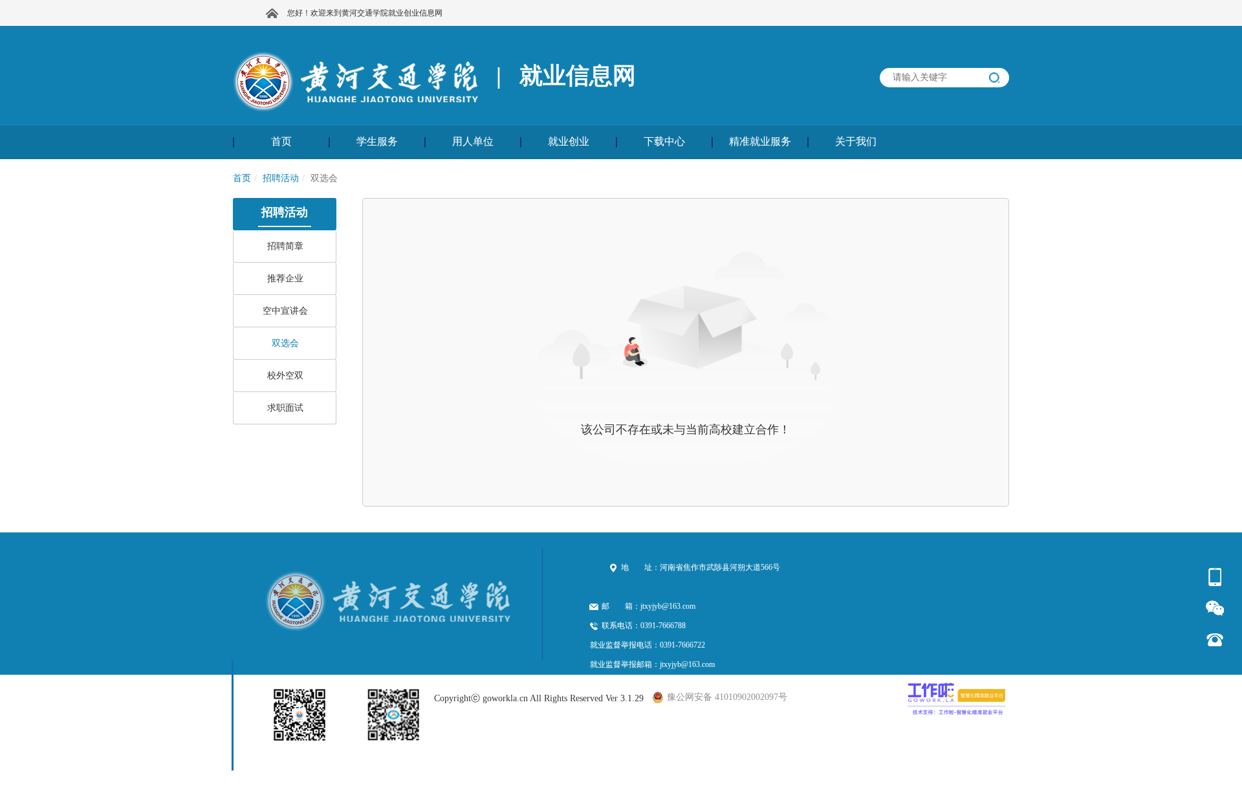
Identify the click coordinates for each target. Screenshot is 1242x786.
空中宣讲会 (285, 311)
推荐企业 (285, 278)
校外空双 (285, 375)
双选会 (285, 343)
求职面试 (285, 408)
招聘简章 (285, 246)
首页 (242, 178)
